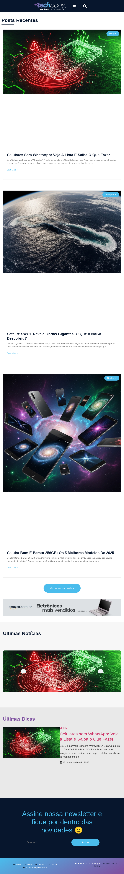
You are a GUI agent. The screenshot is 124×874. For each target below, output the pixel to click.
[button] (74, 6)
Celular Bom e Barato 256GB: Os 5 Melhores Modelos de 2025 (60, 553)
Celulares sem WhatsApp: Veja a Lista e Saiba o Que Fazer (58, 155)
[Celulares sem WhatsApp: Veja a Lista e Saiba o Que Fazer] (62, 671)
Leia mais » (12, 170)
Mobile (63, 728)
